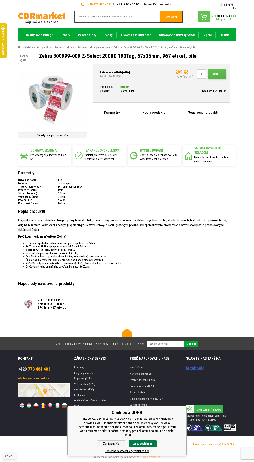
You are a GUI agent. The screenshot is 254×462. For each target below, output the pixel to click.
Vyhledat (171, 17)
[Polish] (36, 405)
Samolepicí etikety (64, 47)
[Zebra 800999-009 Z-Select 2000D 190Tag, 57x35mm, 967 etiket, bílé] (52, 98)
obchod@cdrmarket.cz (157, 4)
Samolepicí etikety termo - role (94, 47)
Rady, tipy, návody (83, 373)
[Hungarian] (29, 405)
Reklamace (80, 395)
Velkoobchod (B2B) (84, 384)
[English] (22, 405)
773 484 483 (34, 369)
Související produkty (203, 112)
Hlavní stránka (25, 47)
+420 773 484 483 (98, 4)
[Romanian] (43, 405)
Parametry (112, 112)
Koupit (217, 74)
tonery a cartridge (151, 457)
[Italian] (57, 405)
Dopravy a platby (83, 378)
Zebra (116, 47)
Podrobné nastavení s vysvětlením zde (127, 451)
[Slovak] (50, 405)
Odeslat (191, 343)
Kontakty (79, 367)
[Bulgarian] (64, 405)
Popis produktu (154, 112)
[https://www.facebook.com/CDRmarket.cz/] (195, 368)
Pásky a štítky (44, 47)
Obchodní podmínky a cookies (90, 400)
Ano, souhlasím (142, 443)
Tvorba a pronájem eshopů (207, 444)
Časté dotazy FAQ (84, 389)
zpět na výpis (24, 58)
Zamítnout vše (111, 443)
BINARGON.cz (229, 444)
